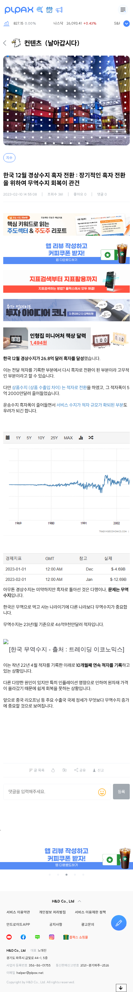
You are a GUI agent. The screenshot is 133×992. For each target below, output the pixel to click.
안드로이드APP (18, 924)
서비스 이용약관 (18, 912)
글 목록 (39, 770)
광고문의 (87, 924)
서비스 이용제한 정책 (90, 912)
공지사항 (55, 924)
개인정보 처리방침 (52, 912)
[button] (8, 56)
